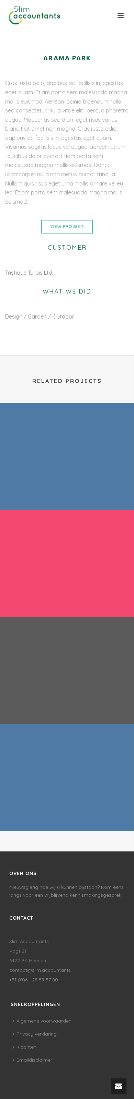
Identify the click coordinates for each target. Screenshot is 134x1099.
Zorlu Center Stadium (67, 706)
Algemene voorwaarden (43, 1021)
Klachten (26, 1047)
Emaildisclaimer (34, 1060)
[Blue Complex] (67, 752)
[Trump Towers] (67, 538)
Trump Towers (67, 599)
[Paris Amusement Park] (67, 431)
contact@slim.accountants (40, 970)
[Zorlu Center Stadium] (67, 645)
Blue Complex (67, 813)
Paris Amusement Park (67, 492)
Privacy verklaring (36, 1034)
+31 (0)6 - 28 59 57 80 (33, 980)
